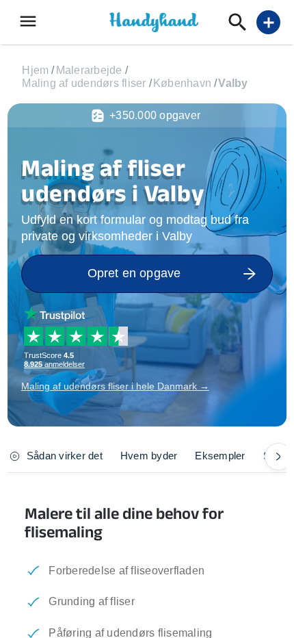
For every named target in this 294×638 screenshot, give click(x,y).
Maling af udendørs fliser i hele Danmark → (115, 386)
